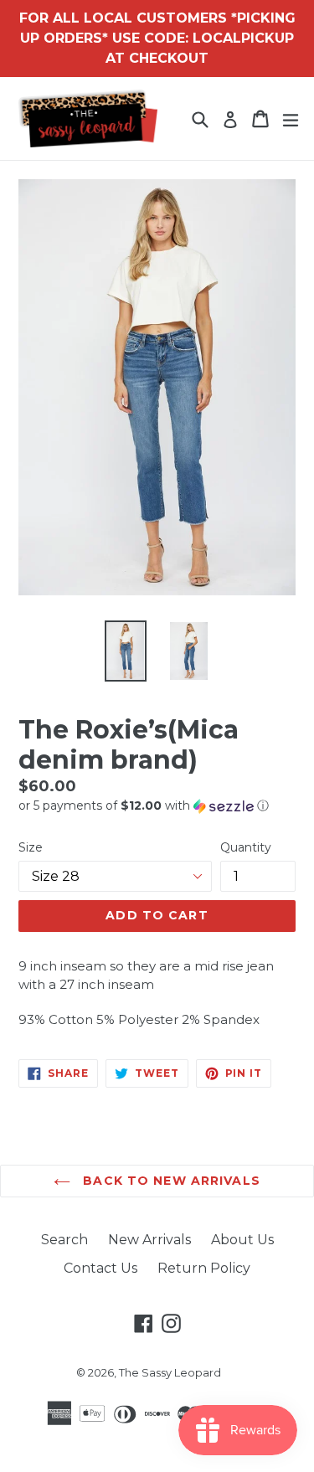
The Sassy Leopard (170, 1372)
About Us (242, 1240)
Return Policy (203, 1268)
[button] (157, 806)
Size (30, 847)
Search (64, 1240)
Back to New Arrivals (169, 1180)
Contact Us (100, 1268)
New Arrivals (149, 1240)
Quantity (245, 847)
